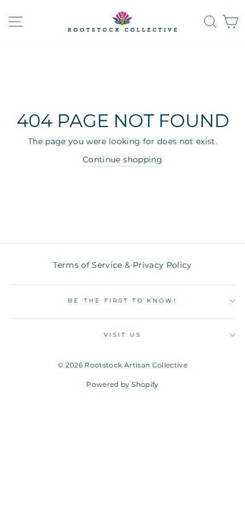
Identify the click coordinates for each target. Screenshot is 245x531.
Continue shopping (122, 159)
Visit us (122, 334)
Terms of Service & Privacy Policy (122, 264)
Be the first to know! (122, 300)
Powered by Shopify (122, 384)
